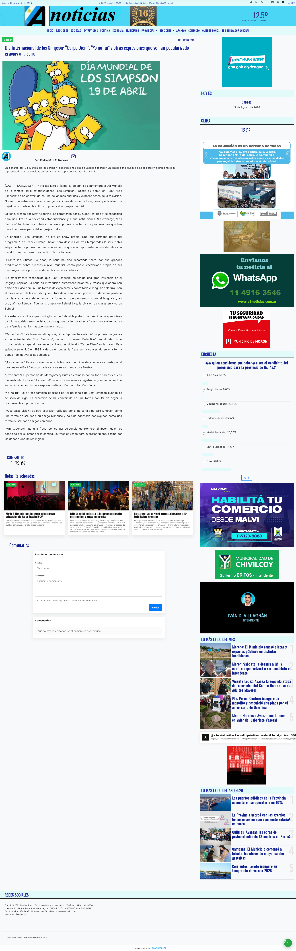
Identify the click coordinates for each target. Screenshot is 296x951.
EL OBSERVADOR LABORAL (235, 30)
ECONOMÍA (118, 30)
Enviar (155, 607)
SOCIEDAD (76, 30)
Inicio (50, 30)
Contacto (194, 30)
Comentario (40, 575)
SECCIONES (166, 30)
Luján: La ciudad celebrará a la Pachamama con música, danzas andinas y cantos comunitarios (96, 515)
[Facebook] (268, 3)
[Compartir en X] (17, 463)
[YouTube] (284, 3)
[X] (262, 3)
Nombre (38, 563)
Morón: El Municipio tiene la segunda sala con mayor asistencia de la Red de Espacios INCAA (30, 515)
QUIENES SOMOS (211, 30)
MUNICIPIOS (132, 30)
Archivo (181, 30)
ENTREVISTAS (91, 30)
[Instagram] (273, 3)
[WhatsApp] (257, 3)
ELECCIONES (62, 30)
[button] (252, 3)
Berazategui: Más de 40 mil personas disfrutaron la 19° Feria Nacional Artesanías (160, 515)
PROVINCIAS (148, 30)
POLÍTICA (105, 30)
